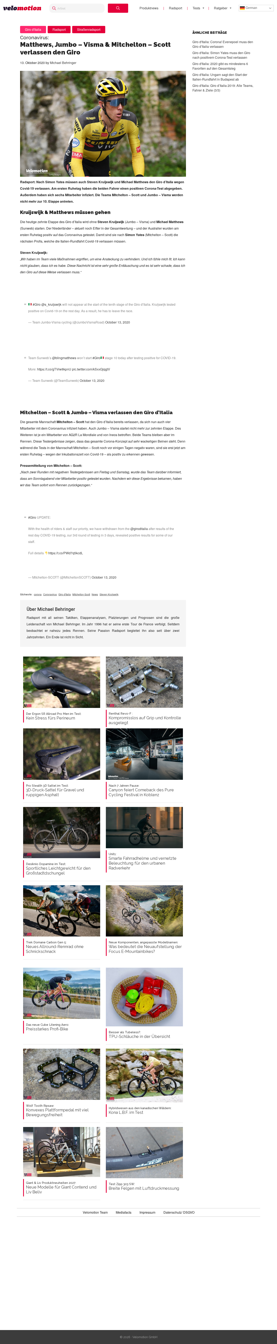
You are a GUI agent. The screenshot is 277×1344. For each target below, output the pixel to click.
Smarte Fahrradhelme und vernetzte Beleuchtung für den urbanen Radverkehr (142, 861)
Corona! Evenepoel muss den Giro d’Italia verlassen (222, 44)
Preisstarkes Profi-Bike (47, 1027)
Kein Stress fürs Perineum (53, 716)
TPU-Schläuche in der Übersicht (139, 1034)
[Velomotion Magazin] (22, 8)
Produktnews (149, 8)
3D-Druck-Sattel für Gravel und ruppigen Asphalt (55, 790)
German (251, 8)
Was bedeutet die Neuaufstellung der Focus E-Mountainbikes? (145, 947)
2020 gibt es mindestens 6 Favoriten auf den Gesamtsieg (220, 66)
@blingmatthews (64, 357)
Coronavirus (50, 594)
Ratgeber (220, 8)
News (95, 594)
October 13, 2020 (117, 322)
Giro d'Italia (33, 29)
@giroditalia (139, 528)
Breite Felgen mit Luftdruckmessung (144, 1186)
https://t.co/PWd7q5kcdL (65, 553)
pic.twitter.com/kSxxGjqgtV (91, 369)
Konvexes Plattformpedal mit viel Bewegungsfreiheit (57, 1110)
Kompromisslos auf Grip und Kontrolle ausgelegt (145, 718)
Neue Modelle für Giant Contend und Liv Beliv (61, 1187)
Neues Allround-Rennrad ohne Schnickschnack (55, 947)
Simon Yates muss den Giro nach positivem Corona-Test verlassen (221, 55)
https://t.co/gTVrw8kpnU (54, 369)
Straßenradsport (88, 29)
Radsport (175, 8)
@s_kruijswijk (51, 304)
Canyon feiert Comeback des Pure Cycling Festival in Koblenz (141, 790)
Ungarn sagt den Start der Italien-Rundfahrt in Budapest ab (219, 77)
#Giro (37, 304)
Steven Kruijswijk (109, 594)
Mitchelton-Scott (81, 594)
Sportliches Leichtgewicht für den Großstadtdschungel (58, 869)
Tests (196, 8)
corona (38, 594)
